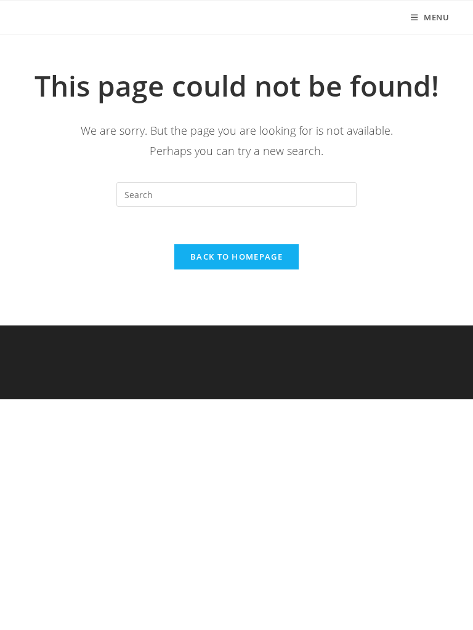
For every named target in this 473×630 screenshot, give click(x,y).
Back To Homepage (236, 256)
